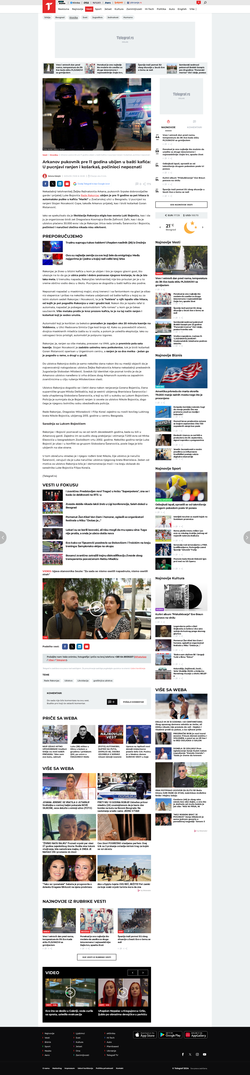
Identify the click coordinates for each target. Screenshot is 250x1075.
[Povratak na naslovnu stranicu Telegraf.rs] (49, 6)
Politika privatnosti (104, 1068)
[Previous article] (3, 537)
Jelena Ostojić (54, 176)
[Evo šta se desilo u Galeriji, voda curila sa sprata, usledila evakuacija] (70, 992)
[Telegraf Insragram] (197, 1054)
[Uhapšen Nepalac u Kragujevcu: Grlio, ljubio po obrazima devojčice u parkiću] (123, 992)
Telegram (61, 660)
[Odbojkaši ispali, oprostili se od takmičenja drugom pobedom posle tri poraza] (181, 486)
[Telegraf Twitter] (190, 1054)
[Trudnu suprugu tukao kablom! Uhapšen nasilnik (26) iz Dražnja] (53, 246)
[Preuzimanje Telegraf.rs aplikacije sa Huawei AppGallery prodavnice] (195, 1034)
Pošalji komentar (133, 702)
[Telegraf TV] (204, 1054)
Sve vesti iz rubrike (96, 957)
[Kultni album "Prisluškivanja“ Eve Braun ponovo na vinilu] (181, 596)
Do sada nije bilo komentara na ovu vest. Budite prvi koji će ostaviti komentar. (68, 702)
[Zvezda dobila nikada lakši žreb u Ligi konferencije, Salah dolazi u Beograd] (53, 508)
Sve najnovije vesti (181, 204)
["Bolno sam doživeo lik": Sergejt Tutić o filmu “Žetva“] (163, 659)
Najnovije (167, 242)
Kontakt (119, 1068)
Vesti (45, 155)
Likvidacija (83, 680)
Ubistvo (68, 680)
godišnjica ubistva (102, 680)
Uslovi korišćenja (137, 668)
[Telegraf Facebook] (183, 1054)
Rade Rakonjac (90, 195)
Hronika (54, 155)
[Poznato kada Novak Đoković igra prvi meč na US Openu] (163, 564)
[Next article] (246, 537)
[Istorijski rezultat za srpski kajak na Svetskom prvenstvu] (163, 522)
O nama (46, 1068)
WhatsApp (140, 656)
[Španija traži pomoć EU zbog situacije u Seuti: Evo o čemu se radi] (131, 68)
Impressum (70, 1068)
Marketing (57, 1068)
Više (192, 9)
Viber (51, 660)
